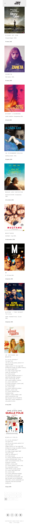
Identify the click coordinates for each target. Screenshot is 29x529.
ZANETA (8, 74)
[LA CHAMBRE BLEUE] (14, 137)
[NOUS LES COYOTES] (14, 176)
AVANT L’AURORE (13, 114)
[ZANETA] (14, 59)
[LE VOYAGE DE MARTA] (14, 339)
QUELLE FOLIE (11, 437)
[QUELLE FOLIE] (14, 422)
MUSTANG (9, 233)
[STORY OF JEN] (14, 20)
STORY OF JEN (11, 35)
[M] (14, 257)
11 (9, 499)
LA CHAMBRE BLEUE (14, 153)
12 (12, 499)
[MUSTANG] (14, 217)
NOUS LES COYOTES (14, 192)
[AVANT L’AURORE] (14, 98)
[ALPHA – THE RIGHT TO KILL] (14, 296)
